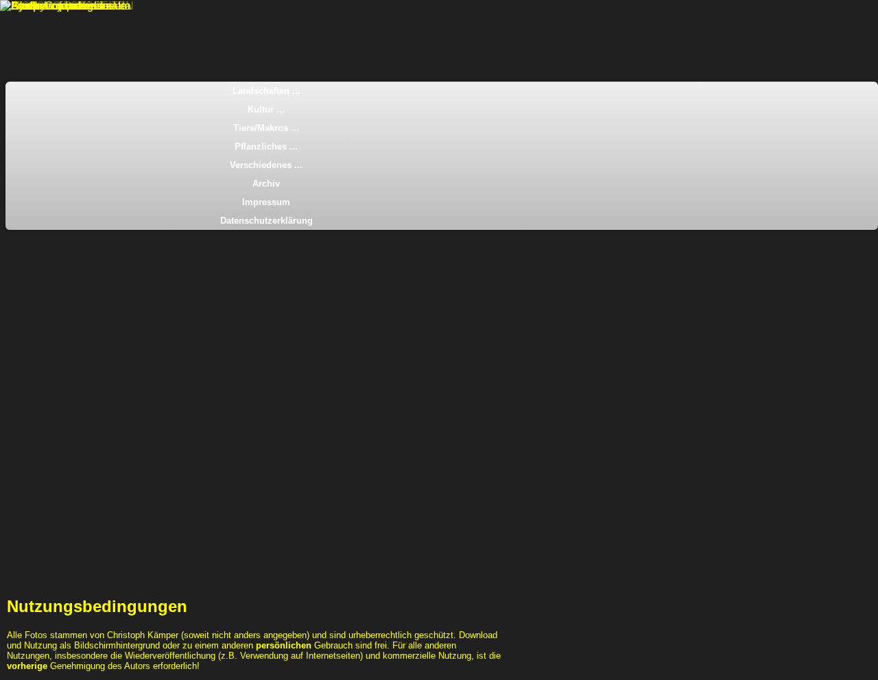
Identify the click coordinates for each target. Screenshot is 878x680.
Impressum (266, 202)
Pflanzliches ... (266, 146)
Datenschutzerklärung (266, 220)
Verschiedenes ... (266, 165)
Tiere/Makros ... (266, 128)
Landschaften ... (266, 91)
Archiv (266, 183)
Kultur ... (266, 109)
